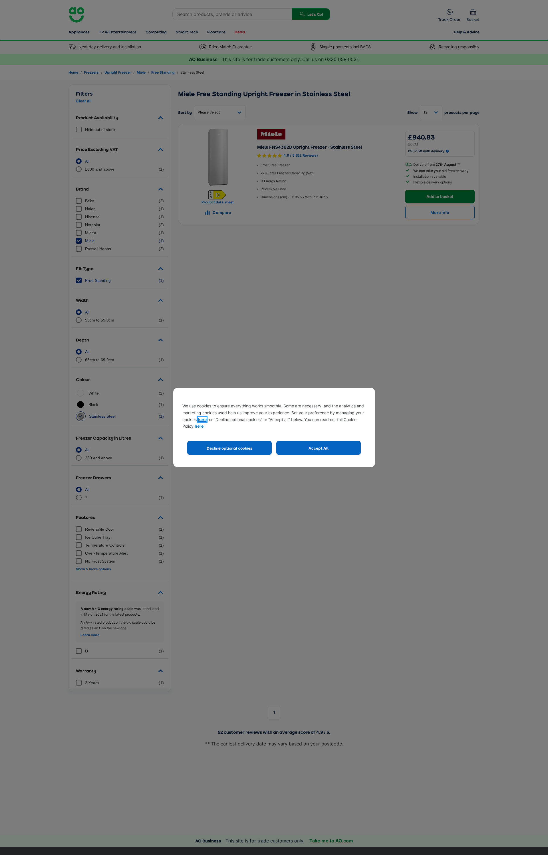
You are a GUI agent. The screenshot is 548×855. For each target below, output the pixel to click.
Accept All (319, 448)
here (202, 419)
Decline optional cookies (229, 448)
